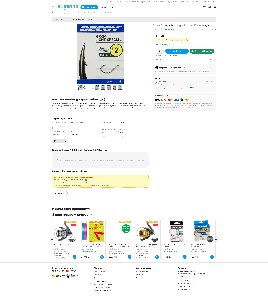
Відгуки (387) (185, 2)
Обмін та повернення (131, 2)
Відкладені (139, 275)
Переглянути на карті (185, 289)
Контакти (206, 2)
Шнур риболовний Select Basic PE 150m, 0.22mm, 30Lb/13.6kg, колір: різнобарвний (92, 246)
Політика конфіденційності (168, 2)
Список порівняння (142, 278)
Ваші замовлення (142, 271)
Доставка (110, 2)
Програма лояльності (149, 2)
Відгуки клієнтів (99, 271)
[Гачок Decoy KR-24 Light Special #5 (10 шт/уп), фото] (100, 54)
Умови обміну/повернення (103, 284)
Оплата (119, 2)
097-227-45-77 (183, 277)
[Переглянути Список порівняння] (199, 7)
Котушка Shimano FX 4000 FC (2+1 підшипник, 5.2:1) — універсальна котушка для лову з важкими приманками (147, 246)
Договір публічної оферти (103, 290)
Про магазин (196, 2)
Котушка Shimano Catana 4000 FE (65, 246)
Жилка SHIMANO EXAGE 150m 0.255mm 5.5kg (202, 246)
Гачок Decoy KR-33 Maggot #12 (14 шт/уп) (175, 246)
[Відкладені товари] (204, 7)
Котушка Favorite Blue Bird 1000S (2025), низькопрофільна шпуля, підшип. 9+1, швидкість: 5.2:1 (120, 246)
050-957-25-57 (183, 280)
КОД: (203, 29)
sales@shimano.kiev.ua (185, 286)
